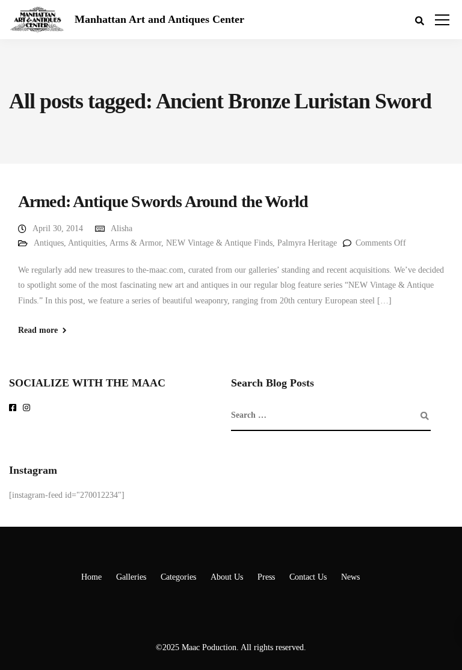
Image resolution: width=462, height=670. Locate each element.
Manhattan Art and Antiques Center (159, 19)
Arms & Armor (135, 242)
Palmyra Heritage (307, 242)
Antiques (49, 242)
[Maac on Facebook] (14, 408)
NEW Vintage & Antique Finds (219, 242)
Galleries (131, 577)
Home (91, 577)
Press (266, 577)
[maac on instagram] (28, 408)
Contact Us (308, 577)
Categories (178, 577)
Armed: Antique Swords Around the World (163, 201)
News (350, 577)
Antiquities (86, 242)
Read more (38, 330)
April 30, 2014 (57, 228)
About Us (227, 577)
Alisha (121, 228)
